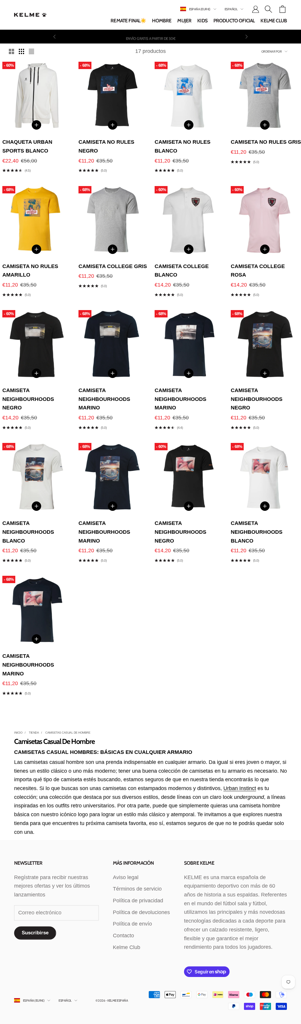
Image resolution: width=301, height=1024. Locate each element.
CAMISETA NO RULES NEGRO (106, 146)
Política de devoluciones (141, 912)
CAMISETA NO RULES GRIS (266, 142)
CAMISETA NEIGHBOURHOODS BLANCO (28, 531)
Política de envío (132, 924)
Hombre (161, 21)
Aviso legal (125, 877)
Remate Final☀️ (128, 21)
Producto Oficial (234, 21)
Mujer (184, 21)
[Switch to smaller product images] (21, 51)
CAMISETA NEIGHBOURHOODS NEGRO (28, 399)
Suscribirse (35, 933)
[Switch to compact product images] (31, 51)
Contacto (123, 935)
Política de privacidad (138, 900)
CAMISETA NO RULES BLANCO (182, 146)
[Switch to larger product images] (11, 51)
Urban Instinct (239, 788)
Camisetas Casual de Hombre (67, 732)
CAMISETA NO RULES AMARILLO (30, 270)
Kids (202, 21)
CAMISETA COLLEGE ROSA (258, 270)
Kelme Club (273, 21)
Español (231, 9)
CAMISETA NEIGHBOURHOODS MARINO (104, 399)
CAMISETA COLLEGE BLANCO (182, 270)
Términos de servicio (137, 889)
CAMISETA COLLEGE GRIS (112, 266)
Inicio (18, 732)
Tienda (34, 732)
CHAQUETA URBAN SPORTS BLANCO (27, 146)
